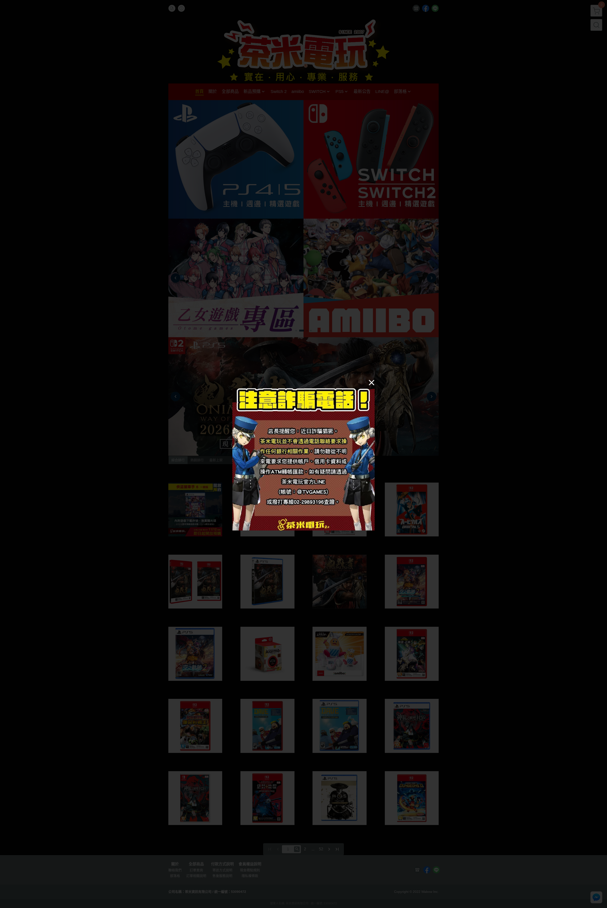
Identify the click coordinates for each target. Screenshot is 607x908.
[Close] (371, 382)
